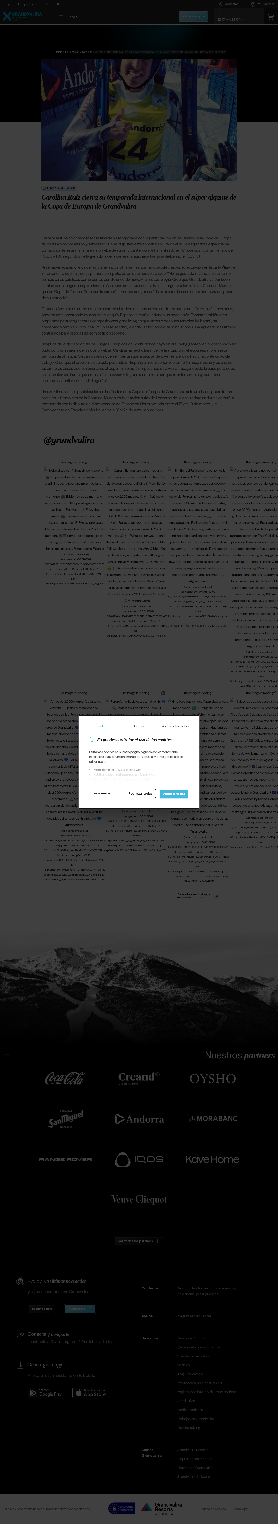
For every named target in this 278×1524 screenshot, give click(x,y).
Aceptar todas (174, 793)
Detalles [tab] (139, 726)
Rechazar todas (140, 793)
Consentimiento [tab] (102, 726)
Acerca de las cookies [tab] (175, 726)
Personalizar (101, 793)
